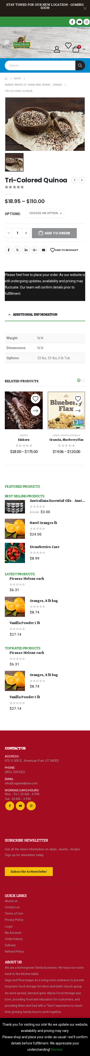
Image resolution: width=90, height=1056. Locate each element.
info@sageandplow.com (21, 783)
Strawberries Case (45, 547)
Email (43, 250)
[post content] (24, 410)
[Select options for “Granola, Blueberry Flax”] (78, 411)
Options (12, 214)
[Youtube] (79, 22)
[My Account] (56, 49)
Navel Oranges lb (43, 523)
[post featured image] (15, 506)
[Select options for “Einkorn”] (35, 411)
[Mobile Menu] (8, 42)
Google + (35, 250)
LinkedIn (26, 250)
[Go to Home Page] (6, 79)
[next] (81, 180)
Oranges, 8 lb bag (44, 601)
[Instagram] (87, 22)
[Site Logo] (21, 42)
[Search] (80, 65)
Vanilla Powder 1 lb (25, 623)
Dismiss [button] (57, 1049)
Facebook (8, 250)
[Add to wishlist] (35, 398)
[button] (79, 380)
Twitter (17, 250)
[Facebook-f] (9, 805)
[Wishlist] (68, 46)
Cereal (56, 435)
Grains (24, 435)
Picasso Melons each (27, 578)
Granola (75, 435)
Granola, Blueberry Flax (66, 440)
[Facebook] (72, 22)
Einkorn (24, 440)
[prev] (74, 180)
